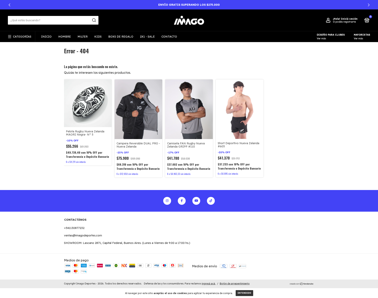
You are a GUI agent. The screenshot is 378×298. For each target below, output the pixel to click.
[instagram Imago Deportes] (167, 201)
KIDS (98, 36)
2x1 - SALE (147, 36)
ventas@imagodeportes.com (83, 235)
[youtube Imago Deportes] (196, 201)
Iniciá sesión (349, 18)
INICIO (46, 36)
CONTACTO (169, 36)
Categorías (22, 36)
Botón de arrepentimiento (235, 283)
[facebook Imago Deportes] (182, 201)
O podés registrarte (344, 21)
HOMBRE (64, 36)
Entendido (244, 293)
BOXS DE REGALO (120, 36)
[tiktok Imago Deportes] (211, 201)
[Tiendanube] (301, 284)
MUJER (83, 36)
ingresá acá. (209, 283)
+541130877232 (74, 228)
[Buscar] (94, 20)
